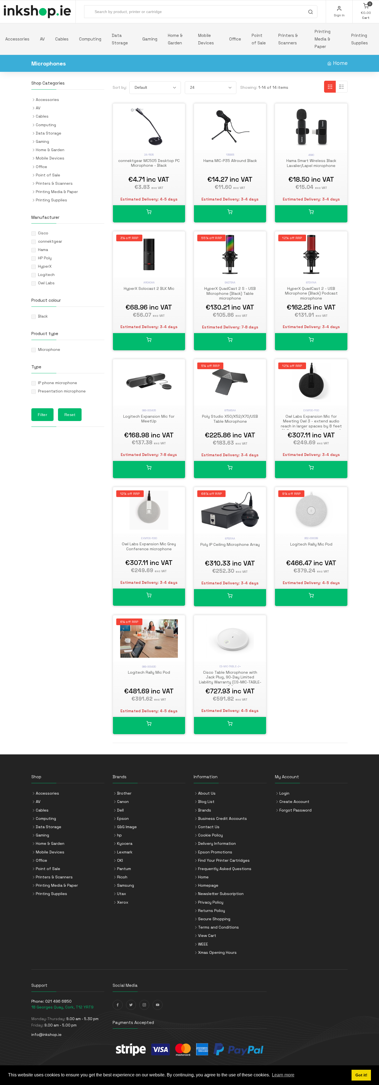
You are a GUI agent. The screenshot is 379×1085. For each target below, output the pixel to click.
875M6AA (230, 410)
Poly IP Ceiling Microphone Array (230, 544)
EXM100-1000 (149, 538)
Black (43, 316)
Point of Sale (259, 39)
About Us (207, 793)
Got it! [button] (361, 1075)
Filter (42, 414)
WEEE (203, 944)
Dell (120, 810)
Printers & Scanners (288, 39)
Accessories (17, 39)
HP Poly (45, 257)
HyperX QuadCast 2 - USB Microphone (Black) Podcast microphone (311, 293)
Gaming (149, 39)
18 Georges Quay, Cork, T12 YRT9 (62, 1007)
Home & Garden (175, 39)
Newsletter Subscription (221, 893)
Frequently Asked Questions (224, 868)
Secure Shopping (214, 918)
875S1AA (230, 538)
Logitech (46, 274)
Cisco (43, 232)
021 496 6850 (58, 1001)
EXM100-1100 (311, 410)
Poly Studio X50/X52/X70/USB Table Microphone (230, 419)
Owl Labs (46, 282)
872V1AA (311, 282)
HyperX (45, 266)
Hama (43, 249)
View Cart (207, 935)
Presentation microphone (62, 391)
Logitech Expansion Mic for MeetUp (149, 419)
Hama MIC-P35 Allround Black (230, 160)
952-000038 (311, 538)
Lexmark (124, 852)
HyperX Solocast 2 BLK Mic (149, 288)
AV (42, 39)
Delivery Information (217, 843)
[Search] (310, 12)
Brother (124, 793)
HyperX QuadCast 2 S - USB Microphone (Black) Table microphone (230, 293)
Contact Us (208, 826)
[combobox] (200, 11)
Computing (90, 39)
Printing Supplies (359, 39)
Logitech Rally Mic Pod (311, 544)
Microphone (49, 349)
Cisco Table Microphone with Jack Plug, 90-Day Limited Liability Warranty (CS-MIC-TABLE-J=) (230, 679)
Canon (123, 801)
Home (340, 63)
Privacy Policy (210, 902)
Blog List (206, 801)
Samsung (125, 885)
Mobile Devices (206, 39)
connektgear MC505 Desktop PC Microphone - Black (149, 163)
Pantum (124, 868)
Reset (69, 414)
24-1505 (149, 154)
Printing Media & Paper (322, 39)
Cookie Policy (210, 835)
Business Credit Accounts (222, 818)
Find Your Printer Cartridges (224, 860)
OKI (120, 860)
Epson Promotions (215, 852)
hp (119, 835)
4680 (311, 155)
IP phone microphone (57, 382)
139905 (230, 154)
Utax (121, 893)
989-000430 (149, 666)
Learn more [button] (283, 1075)
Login (284, 793)
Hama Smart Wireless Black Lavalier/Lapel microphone (311, 163)
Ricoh (122, 876)
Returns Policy (211, 910)
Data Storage (120, 39)
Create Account (294, 801)
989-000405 (149, 410)
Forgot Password (295, 810)
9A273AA (230, 282)
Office (235, 39)
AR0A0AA (149, 282)
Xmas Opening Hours (217, 952)
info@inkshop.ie (46, 1034)
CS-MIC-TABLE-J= (230, 666)
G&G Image (127, 826)
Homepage (208, 885)
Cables (62, 39)
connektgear (50, 241)
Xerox (122, 902)
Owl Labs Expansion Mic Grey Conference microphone (149, 546)
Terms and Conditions (218, 927)
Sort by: (120, 87)
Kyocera (124, 843)
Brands (204, 810)
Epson (123, 818)
